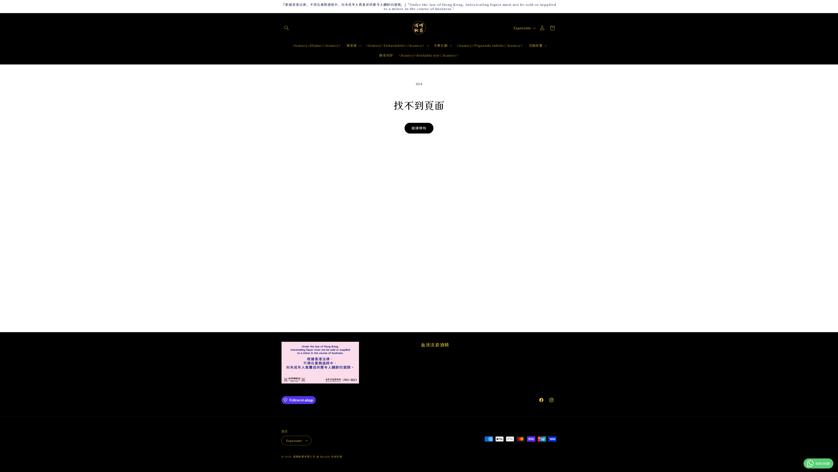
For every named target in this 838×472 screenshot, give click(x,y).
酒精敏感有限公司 (304, 456)
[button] (287, 28)
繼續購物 (419, 127)
